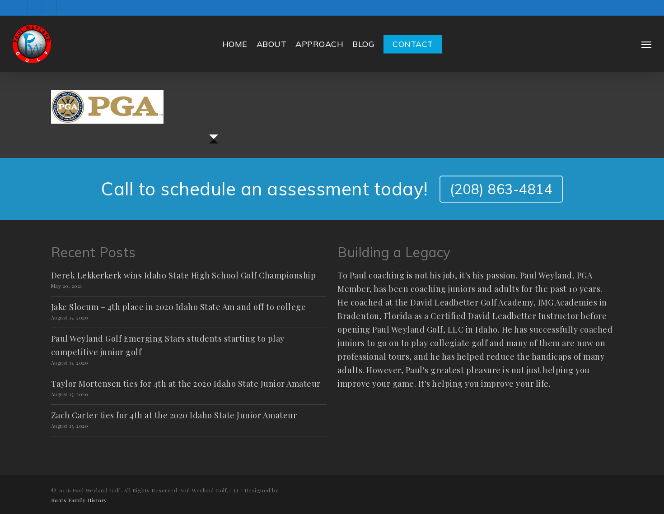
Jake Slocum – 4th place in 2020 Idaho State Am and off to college (178, 306)
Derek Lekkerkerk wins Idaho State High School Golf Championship (183, 275)
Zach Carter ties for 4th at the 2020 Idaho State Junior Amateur (174, 415)
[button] (646, 44)
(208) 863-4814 (501, 189)
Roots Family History (79, 500)
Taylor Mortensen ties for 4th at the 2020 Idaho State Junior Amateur (186, 383)
